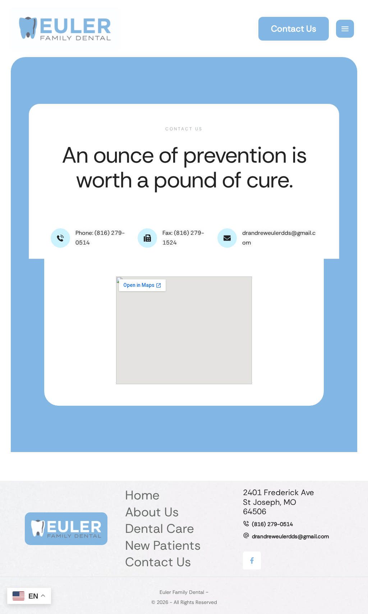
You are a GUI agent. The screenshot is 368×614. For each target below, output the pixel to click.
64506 (254, 511)
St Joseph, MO (269, 502)
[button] (293, 29)
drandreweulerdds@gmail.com (290, 536)
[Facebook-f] (252, 560)
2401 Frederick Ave (278, 492)
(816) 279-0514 (272, 524)
